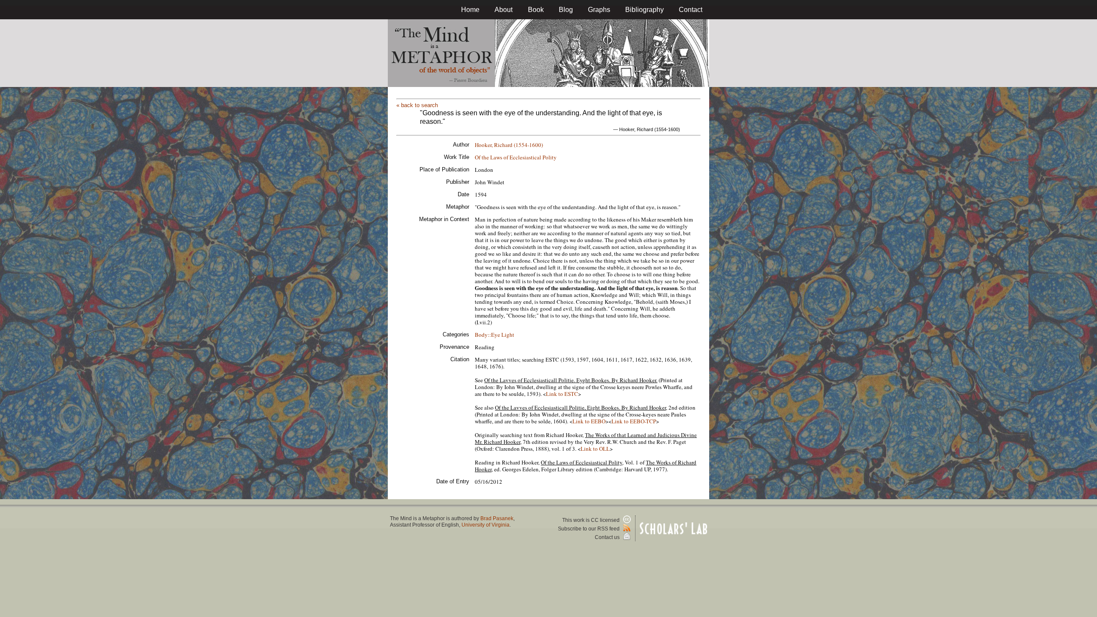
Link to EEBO (588, 421)
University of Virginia (486, 525)
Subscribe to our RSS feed (589, 529)
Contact (690, 9)
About (504, 9)
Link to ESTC (562, 394)
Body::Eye (487, 334)
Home (470, 9)
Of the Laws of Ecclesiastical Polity (516, 157)
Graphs (599, 9)
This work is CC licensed (591, 520)
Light (507, 334)
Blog (566, 9)
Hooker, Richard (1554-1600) (509, 145)
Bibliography (644, 9)
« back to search (417, 105)
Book (536, 9)
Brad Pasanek (496, 518)
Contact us (608, 537)
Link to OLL (595, 448)
